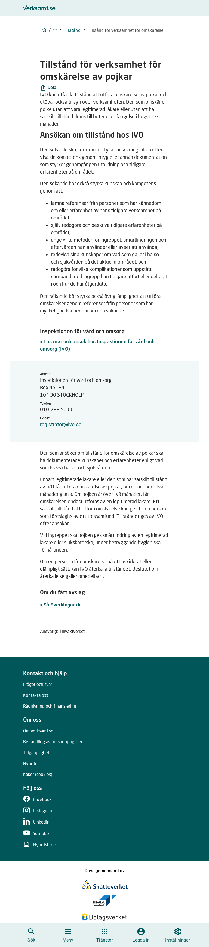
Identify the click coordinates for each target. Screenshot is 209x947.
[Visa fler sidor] (55, 30)
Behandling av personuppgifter (52, 741)
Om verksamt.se (38, 730)
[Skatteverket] (105, 884)
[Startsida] (44, 30)
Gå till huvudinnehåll (132, 6)
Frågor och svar (37, 684)
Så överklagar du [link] (63, 605)
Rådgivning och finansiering (49, 705)
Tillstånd (72, 30)
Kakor (37, 774)
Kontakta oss (35, 695)
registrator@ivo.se (61, 424)
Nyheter (31, 763)
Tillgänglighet (36, 752)
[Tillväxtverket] (104, 901)
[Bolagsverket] (104, 917)
